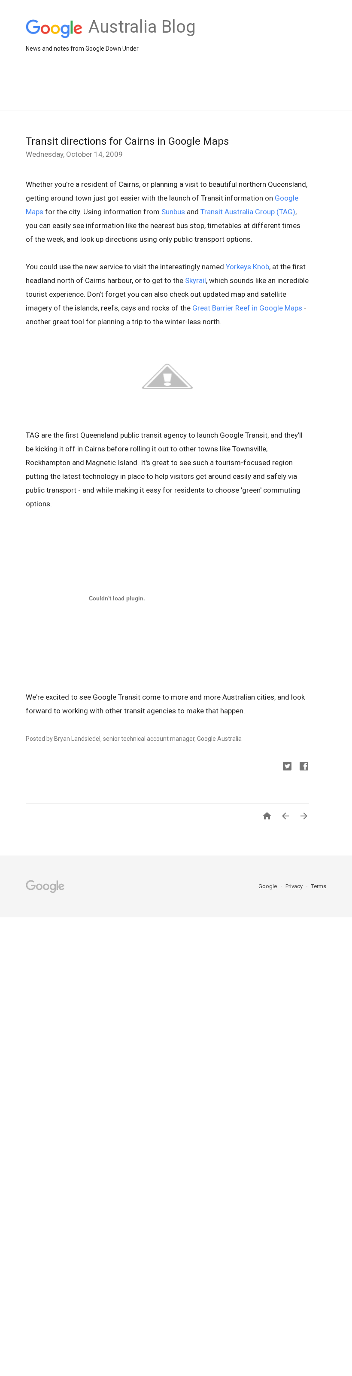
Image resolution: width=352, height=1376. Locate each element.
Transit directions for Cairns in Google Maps (127, 141)
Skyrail (195, 280)
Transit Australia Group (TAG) (247, 211)
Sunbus (173, 211)
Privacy (294, 886)
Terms (318, 886)
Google (268, 886)
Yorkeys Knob (247, 266)
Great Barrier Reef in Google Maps (247, 308)
